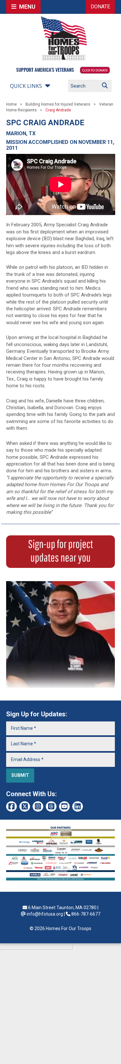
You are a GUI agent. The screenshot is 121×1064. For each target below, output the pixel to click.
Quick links (26, 85)
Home (11, 104)
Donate (100, 7)
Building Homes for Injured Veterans (57, 104)
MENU (25, 6)
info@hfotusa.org (45, 914)
